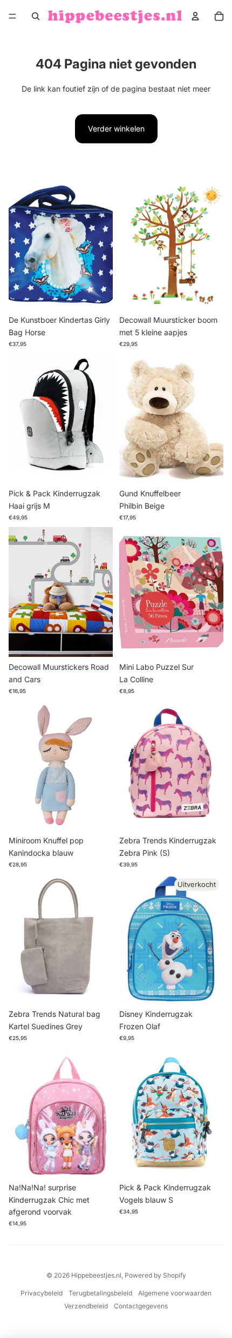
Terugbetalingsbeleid (100, 1293)
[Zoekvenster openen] (35, 16)
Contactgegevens (141, 1306)
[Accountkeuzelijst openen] (195, 16)
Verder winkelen (116, 128)
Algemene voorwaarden (174, 1293)
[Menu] (12, 16)
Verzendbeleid (86, 1306)
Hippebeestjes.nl (96, 1275)
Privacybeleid (42, 1293)
